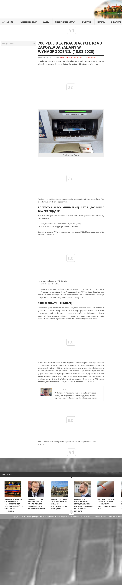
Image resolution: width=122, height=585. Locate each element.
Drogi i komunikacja (28, 22)
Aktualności (8, 22)
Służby (46, 22)
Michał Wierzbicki (66, 57)
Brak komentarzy (90, 57)
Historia (101, 22)
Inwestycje (86, 22)
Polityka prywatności (48, 516)
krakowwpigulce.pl (31, 516)
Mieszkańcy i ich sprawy (65, 22)
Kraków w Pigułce (35, 10)
